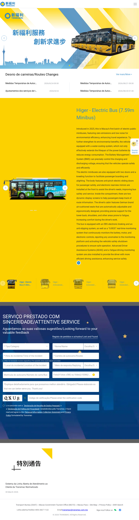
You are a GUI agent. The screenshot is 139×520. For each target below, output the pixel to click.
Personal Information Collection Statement (43, 412)
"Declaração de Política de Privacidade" (23, 409)
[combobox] (76, 356)
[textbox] (76, 356)
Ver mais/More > (124, 74)
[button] (69, 65)
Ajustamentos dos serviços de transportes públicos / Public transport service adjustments (21, 91)
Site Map (93, 505)
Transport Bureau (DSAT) (26, 505)
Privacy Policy (105, 505)
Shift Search (118, 505)
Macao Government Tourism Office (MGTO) (57, 505)
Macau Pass (82, 505)
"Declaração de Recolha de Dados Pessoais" (42, 406)
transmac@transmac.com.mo (75, 510)
